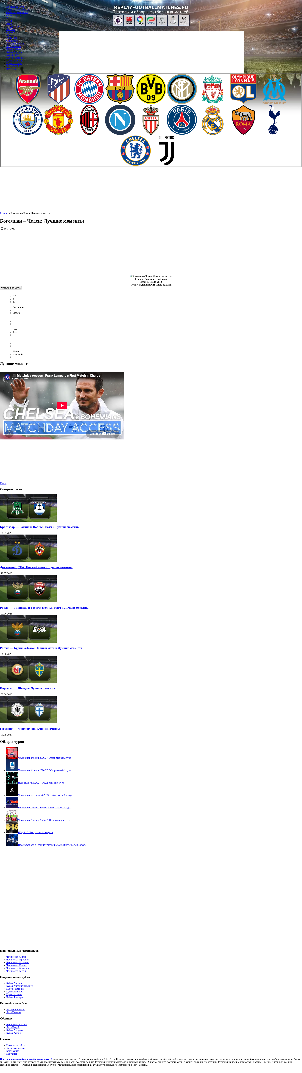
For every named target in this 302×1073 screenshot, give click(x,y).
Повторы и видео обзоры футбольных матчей (26, 1059)
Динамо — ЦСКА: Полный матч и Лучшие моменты (36, 567)
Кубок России (13, 49)
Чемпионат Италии (16, 965)
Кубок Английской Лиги (19, 986)
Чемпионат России (16, 971)
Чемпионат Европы (16, 1024)
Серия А (10, 32)
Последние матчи (15, 6)
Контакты (11, 1053)
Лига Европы (13, 46)
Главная (4, 213)
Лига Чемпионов (15, 43)
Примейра (11, 38)
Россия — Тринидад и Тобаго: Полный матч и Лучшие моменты (44, 607)
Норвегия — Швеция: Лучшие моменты (27, 688)
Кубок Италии (14, 63)
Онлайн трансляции (17, 12)
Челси (3, 483)
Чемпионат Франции (17, 968)
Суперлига (12, 40)
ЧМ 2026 (11, 69)
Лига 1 (10, 35)
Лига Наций (13, 66)
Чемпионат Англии (16, 956)
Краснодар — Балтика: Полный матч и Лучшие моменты (39, 527)
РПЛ (8, 18)
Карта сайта (12, 1051)
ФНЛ (9, 21)
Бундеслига (12, 26)
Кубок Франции (15, 997)
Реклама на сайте (15, 1045)
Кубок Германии (15, 57)
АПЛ (9, 23)
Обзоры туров (13, 15)
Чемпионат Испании (17, 962)
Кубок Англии (14, 52)
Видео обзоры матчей (18, 9)
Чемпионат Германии (17, 959)
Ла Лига (10, 29)
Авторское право (15, 1048)
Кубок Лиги (12, 55)
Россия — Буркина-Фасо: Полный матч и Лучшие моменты (41, 648)
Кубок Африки (14, 1033)
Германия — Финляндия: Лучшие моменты (30, 728)
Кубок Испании (14, 60)
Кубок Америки (14, 1030)
